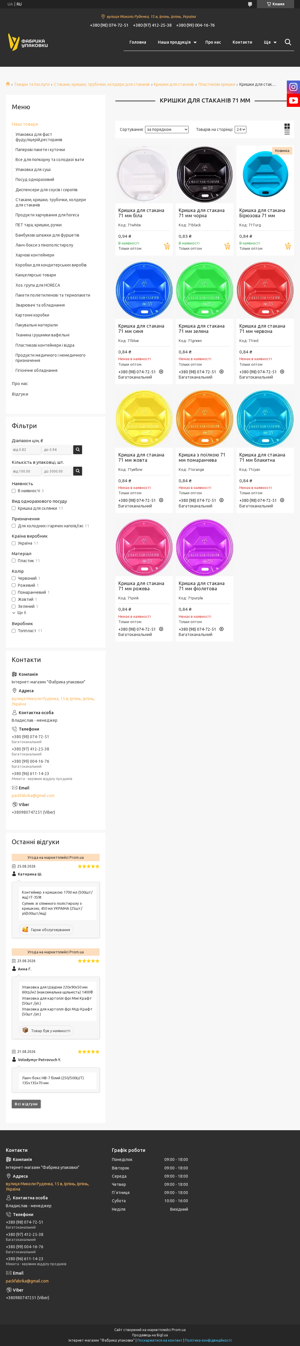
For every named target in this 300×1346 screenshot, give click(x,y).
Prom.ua (179, 1330)
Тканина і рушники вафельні (42, 335)
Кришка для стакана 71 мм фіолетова (202, 586)
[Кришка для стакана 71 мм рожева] (144, 547)
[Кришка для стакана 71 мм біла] (144, 174)
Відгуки (20, 393)
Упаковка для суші (33, 169)
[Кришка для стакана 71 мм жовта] (144, 418)
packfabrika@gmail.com (33, 795)
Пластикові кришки (216, 84)
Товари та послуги (32, 84)
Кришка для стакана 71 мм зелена (202, 328)
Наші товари (25, 124)
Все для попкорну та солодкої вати (50, 159)
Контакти (242, 42)
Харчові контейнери (35, 255)
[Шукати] (286, 42)
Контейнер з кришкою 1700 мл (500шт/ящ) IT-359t (57, 894)
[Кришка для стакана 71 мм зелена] (204, 290)
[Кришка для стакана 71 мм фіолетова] (204, 547)
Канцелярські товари (36, 275)
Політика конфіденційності (208, 1340)
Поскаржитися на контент (160, 1340)
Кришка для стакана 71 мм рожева (141, 586)
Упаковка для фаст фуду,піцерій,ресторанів (39, 137)
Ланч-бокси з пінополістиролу (44, 245)
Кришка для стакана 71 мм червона (262, 328)
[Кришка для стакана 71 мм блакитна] (265, 418)
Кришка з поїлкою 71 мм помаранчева (202, 457)
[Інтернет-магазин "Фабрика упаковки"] (28, 42)
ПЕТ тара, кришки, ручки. (39, 225)
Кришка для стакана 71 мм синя (141, 328)
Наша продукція (174, 42)
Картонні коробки (32, 315)
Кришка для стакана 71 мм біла (141, 213)
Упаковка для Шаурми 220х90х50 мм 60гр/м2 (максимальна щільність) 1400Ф (57, 989)
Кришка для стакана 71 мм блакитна (262, 457)
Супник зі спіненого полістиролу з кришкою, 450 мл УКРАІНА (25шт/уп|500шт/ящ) (52, 908)
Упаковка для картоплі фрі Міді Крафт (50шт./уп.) (57, 1011)
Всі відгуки (26, 1104)
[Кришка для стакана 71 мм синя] (144, 290)
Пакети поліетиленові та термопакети (53, 295)
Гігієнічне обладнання (36, 370)
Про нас (213, 42)
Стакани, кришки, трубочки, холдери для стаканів (102, 84)
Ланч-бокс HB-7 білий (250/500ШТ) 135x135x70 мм (53, 1080)
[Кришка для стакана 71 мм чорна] (204, 174)
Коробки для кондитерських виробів (51, 265)
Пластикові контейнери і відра (45, 345)
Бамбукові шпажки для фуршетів (47, 235)
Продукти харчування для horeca (47, 215)
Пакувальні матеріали (37, 325)
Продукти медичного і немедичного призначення (51, 358)
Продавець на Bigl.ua (150, 1335)
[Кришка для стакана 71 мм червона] (265, 290)
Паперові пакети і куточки (40, 149)
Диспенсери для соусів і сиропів (47, 189)
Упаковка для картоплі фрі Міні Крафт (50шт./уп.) (57, 1000)
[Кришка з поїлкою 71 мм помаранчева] (204, 418)
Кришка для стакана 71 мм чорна (202, 213)
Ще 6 (21, 612)
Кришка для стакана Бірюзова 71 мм (262, 213)
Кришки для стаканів (174, 84)
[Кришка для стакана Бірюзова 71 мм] (265, 174)
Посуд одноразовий (35, 179)
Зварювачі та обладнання (40, 305)
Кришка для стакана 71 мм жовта (141, 457)
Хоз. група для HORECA (38, 285)
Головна (137, 42)
